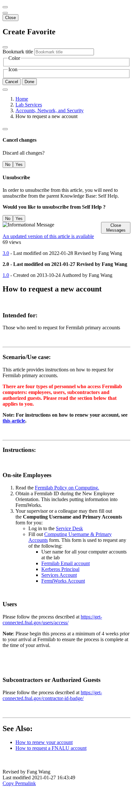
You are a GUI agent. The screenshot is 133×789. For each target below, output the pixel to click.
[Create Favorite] (5, 90)
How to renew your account (44, 742)
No (7, 164)
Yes (19, 164)
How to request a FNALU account (51, 748)
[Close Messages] (5, 7)
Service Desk (69, 528)
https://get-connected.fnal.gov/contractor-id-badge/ (52, 695)
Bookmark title (18, 51)
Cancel (11, 81)
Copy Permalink (19, 783)
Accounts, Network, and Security (49, 110)
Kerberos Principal (60, 569)
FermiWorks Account (63, 581)
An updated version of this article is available (48, 236)
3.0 (6, 253)
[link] (5, 13)
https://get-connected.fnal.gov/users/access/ (52, 619)
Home (21, 99)
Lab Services (28, 104)
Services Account (59, 575)
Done (29, 81)
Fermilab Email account (65, 563)
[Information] (5, 129)
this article (14, 420)
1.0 (6, 275)
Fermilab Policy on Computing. (67, 487)
